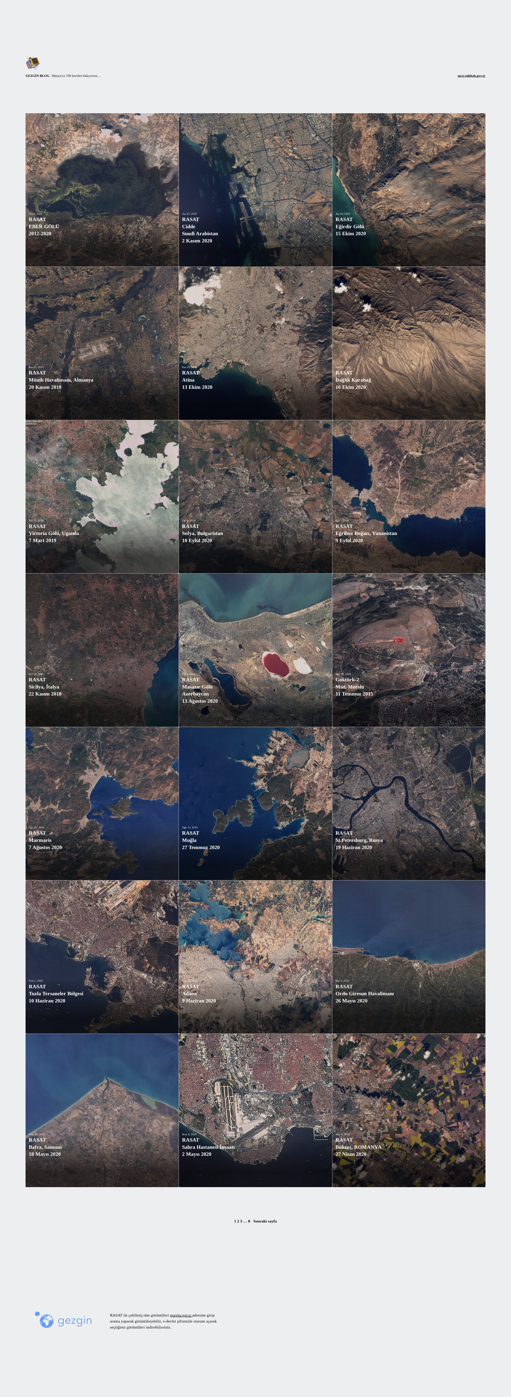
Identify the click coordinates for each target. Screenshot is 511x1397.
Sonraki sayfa (265, 1221)
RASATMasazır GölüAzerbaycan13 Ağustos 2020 (200, 690)
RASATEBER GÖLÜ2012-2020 (44, 226)
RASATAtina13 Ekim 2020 (197, 380)
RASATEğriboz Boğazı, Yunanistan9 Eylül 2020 (366, 533)
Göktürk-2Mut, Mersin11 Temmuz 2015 (354, 687)
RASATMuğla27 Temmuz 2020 (201, 840)
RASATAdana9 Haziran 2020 (199, 994)
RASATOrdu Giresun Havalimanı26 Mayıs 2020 (365, 994)
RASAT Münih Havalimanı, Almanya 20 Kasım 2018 (61, 380)
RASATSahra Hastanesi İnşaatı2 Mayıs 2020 (208, 1147)
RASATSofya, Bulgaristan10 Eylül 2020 (202, 533)
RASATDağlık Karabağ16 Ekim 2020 (353, 380)
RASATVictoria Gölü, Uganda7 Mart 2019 (54, 533)
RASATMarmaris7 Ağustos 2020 (45, 840)
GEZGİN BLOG (37, 76)
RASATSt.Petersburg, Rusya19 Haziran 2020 (359, 840)
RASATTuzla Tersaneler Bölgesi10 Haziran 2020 (56, 994)
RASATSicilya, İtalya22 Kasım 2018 (45, 687)
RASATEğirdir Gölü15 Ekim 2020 (351, 226)
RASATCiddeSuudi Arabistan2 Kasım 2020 (200, 230)
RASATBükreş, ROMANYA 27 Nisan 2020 (359, 1147)
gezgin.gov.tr (181, 1315)
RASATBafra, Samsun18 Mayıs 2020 (45, 1147)
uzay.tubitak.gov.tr (471, 76)
